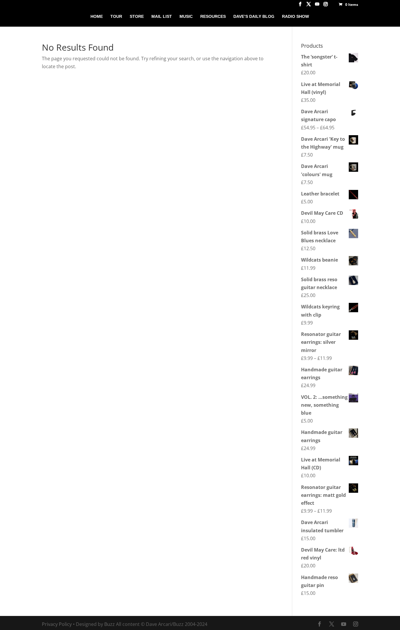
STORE (137, 16)
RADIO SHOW (295, 16)
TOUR (116, 16)
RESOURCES (213, 16)
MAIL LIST (161, 16)
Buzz (109, 624)
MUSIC (186, 16)
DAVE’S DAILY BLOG (253, 16)
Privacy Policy (57, 624)
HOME (96, 16)
